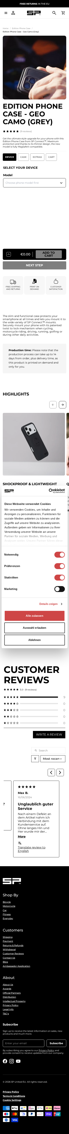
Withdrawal (9, 949)
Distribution (9, 997)
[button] (34, 697)
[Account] (13, 13)
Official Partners (12, 993)
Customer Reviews (13, 953)
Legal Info (8, 1009)
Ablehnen (34, 639)
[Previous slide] (53, 404)
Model (8, 175)
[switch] (59, 566)
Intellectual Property (14, 1001)
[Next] (60, 772)
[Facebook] (5, 1061)
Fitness (7, 914)
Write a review (49, 734)
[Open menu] (6, 13)
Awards (7, 988)
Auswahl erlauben (34, 627)
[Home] (33, 13)
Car (5, 910)
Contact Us (9, 958)
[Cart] (63, 13)
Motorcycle (9, 906)
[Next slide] (62, 404)
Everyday (8, 918)
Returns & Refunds (13, 945)
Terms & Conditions (14, 1096)
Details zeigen (48, 603)
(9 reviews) (26, 131)
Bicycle (7, 902)
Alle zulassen (34, 615)
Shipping (8, 937)
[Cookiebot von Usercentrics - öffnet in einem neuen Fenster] (49, 490)
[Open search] (54, 13)
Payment (8, 941)
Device (9, 157)
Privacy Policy (10, 1005)
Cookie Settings (12, 1100)
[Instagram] (11, 1061)
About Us (8, 984)
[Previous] (51, 772)
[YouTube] (18, 1061)
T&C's (6, 1013)
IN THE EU (34, 3)
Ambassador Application (16, 966)
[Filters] (35, 758)
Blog (5, 962)
